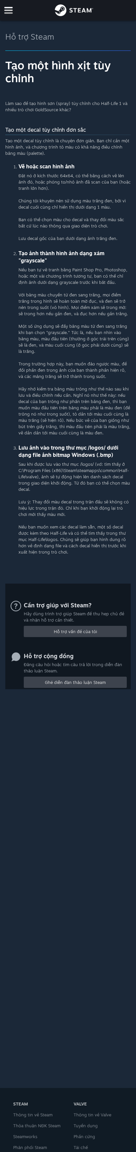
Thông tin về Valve (92, 1114)
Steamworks (25, 1136)
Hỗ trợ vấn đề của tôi (75, 631)
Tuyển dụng (86, 1125)
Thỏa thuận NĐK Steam (36, 1125)
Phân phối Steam (30, 1147)
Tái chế (81, 1147)
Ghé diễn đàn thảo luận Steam (75, 682)
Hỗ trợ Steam (29, 37)
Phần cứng (84, 1136)
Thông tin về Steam (32, 1114)
